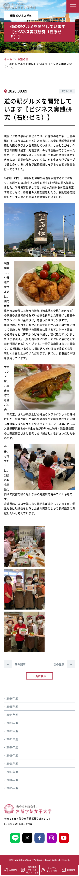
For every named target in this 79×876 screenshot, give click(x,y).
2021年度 (12, 739)
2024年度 (12, 714)
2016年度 (12, 780)
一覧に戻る (39, 676)
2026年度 (12, 698)
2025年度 (12, 706)
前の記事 (16, 664)
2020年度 (12, 747)
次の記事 (63, 664)
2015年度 (12, 788)
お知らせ (67, 91)
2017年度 (12, 772)
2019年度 (12, 755)
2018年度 (12, 763)
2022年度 (12, 731)
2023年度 (12, 723)
